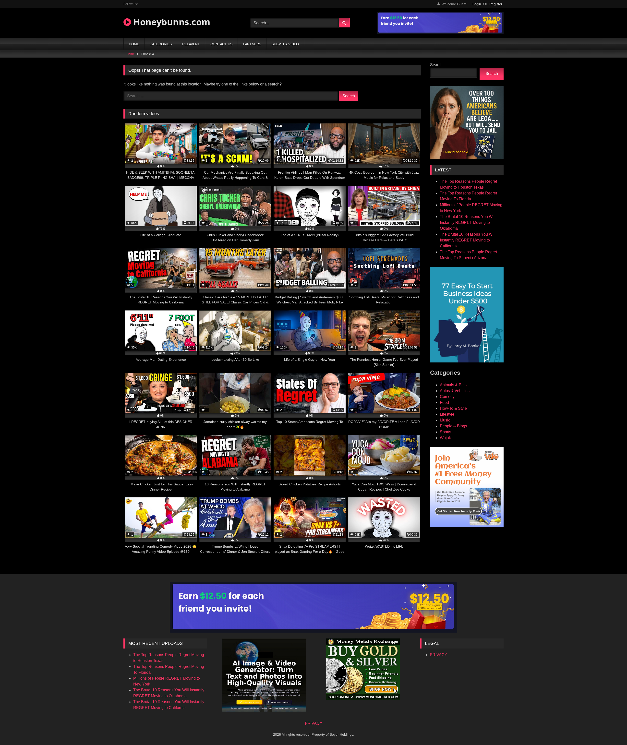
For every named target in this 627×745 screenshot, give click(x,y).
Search (436, 65)
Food (444, 402)
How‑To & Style (453, 408)
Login (476, 4)
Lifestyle (447, 414)
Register (495, 4)
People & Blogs (453, 426)
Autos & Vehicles (455, 391)
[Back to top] (611, 730)
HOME (134, 44)
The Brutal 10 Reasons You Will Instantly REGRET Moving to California (467, 240)
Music (445, 420)
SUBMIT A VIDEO (285, 44)
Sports (445, 432)
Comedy (447, 397)
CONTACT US (221, 44)
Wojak (445, 438)
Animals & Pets (453, 385)
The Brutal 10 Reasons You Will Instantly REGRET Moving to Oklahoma (467, 222)
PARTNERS (252, 44)
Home (130, 54)
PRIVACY (438, 655)
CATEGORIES (161, 44)
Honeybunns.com (170, 22)
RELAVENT (191, 44)
